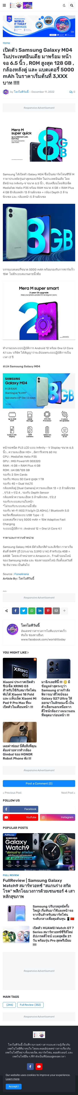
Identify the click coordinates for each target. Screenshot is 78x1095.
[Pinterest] (48, 610)
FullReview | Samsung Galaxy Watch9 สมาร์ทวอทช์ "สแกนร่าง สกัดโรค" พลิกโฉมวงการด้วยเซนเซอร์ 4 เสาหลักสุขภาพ (39, 888)
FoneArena (21, 574)
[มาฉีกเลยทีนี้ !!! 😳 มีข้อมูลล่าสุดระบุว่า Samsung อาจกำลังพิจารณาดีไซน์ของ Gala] (58, 668)
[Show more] (64, 610)
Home (6, 43)
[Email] (56, 610)
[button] (4, 5)
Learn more (13, 1079)
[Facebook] (15, 610)
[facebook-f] (30, 1066)
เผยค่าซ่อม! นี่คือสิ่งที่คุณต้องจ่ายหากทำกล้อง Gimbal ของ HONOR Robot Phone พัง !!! (20, 752)
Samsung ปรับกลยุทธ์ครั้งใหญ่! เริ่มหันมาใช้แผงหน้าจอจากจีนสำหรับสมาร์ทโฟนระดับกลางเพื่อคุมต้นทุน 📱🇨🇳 (53, 913)
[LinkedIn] (40, 610)
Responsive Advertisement (39, 107)
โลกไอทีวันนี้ (30, 625)
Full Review (30, 1004)
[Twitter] (23, 610)
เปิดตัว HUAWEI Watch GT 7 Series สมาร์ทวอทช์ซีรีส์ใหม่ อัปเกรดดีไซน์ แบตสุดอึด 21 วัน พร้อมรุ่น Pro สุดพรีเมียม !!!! (53, 936)
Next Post (67, 793)
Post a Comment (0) (39, 783)
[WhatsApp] (31, 610)
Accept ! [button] (14, 1086)
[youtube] (39, 1066)
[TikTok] (47, 1066)
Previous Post (13, 793)
